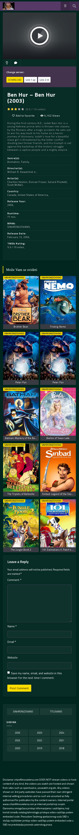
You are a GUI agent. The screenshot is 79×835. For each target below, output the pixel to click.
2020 (17, 748)
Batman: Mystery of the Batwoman (24, 438)
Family (25, 162)
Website (12, 657)
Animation (13, 162)
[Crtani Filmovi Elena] (9, 6)
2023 (17, 740)
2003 (10, 205)
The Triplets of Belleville (20, 494)
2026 (17, 733)
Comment (14, 580)
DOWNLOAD (14, 80)
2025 (39, 733)
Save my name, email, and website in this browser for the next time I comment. (34, 675)
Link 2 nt (44, 80)
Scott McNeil (15, 185)
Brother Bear (21, 326)
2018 (61, 748)
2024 (61, 733)
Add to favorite (25, 115)
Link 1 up (30, 80)
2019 (39, 748)
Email (11, 642)
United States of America (33, 195)
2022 (39, 740)
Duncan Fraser (37, 182)
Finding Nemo (58, 326)
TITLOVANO (56, 711)
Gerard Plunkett (57, 182)
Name (12, 626)
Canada (11, 195)
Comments (15, 62)
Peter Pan (21, 382)
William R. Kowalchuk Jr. (21, 172)
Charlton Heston (17, 182)
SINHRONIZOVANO (18, 227)
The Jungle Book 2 (21, 549)
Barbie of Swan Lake (58, 438)
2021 (61, 740)
